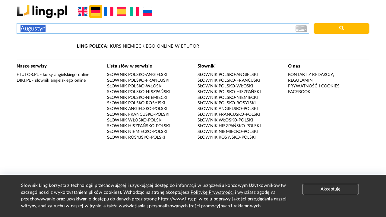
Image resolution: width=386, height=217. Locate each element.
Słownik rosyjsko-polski (136, 137)
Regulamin (300, 80)
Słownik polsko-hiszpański (138, 92)
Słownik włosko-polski (135, 120)
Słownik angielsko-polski (137, 109)
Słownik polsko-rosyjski (136, 103)
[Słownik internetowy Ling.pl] (42, 11)
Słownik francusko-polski (138, 114)
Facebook (299, 92)
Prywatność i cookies (314, 86)
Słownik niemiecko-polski (137, 132)
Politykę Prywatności (212, 192)
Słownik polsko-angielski (137, 75)
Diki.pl (24, 80)
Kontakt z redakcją (311, 75)
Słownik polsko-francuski (138, 80)
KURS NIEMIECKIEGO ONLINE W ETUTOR (138, 46)
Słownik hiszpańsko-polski (138, 126)
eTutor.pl (28, 75)
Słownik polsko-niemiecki (137, 98)
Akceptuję (330, 189)
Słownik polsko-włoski (135, 86)
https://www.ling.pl (178, 199)
